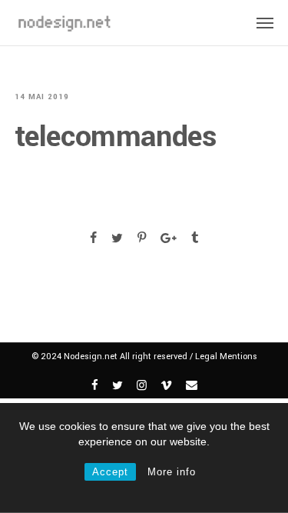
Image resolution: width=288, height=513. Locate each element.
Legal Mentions (226, 356)
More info (171, 472)
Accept (110, 472)
